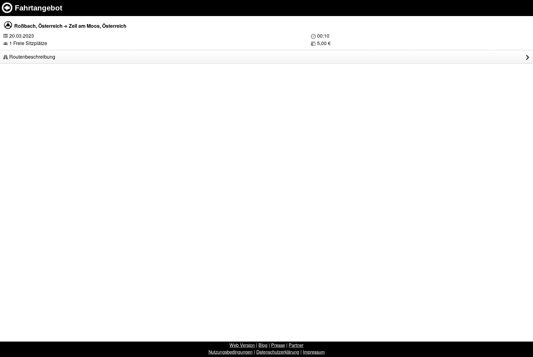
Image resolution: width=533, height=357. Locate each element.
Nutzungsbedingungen (231, 351)
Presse (278, 345)
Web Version (242, 345)
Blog (262, 345)
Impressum (314, 351)
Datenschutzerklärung (277, 351)
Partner (296, 345)
